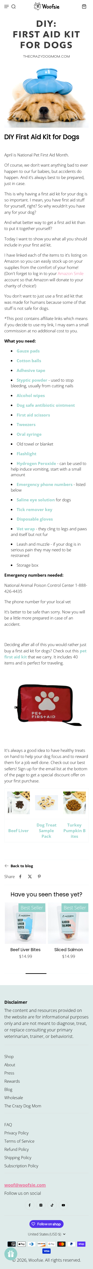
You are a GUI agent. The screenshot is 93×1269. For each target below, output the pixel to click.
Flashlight (26, 454)
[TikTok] (52, 1205)
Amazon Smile (70, 273)
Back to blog (22, 865)
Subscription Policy (21, 1166)
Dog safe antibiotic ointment (46, 405)
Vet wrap (26, 529)
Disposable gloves (35, 519)
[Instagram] (41, 1205)
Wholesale (13, 1097)
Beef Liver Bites (25, 950)
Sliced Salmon (68, 950)
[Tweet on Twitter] (30, 876)
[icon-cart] (84, 6)
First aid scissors (33, 415)
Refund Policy (16, 1149)
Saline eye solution (36, 500)
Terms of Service (19, 1141)
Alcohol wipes (31, 395)
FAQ (8, 1124)
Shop (9, 1056)
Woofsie (35, 1260)
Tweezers (26, 425)
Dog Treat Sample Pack (46, 830)
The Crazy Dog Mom (22, 1106)
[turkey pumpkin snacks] (74, 803)
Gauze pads (28, 351)
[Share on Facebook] (20, 876)
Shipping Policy (17, 1157)
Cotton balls (29, 361)
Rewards (12, 1081)
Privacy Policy (16, 1133)
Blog (8, 1089)
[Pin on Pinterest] (39, 876)
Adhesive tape (31, 370)
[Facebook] (29, 1205)
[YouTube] (63, 1205)
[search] (13, 6)
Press (9, 1073)
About (9, 1065)
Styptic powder (32, 380)
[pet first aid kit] (46, 701)
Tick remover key (34, 509)
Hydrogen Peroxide (36, 463)
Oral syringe (29, 434)
